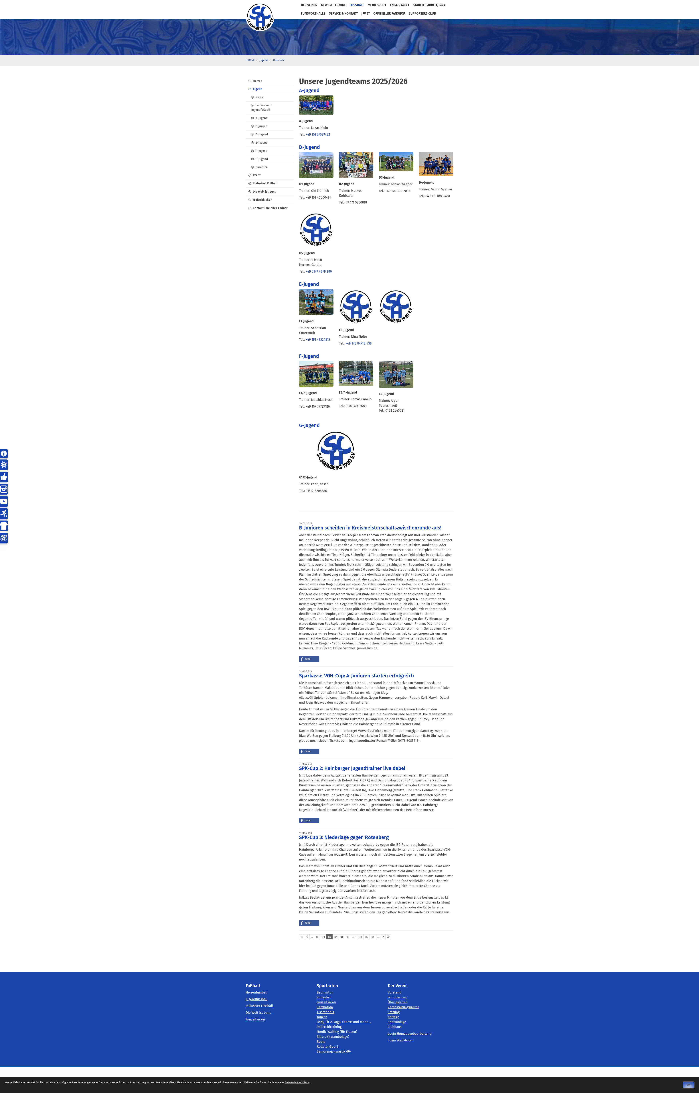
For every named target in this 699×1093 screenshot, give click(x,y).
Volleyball (324, 997)
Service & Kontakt (343, 13)
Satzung (394, 1012)
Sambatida (325, 1007)
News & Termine (333, 5)
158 (360, 937)
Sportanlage (397, 1022)
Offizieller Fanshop (389, 13)
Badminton (325, 992)
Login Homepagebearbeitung (409, 1034)
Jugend (264, 60)
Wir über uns (397, 997)
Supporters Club (422, 13)
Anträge (393, 1017)
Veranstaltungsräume (403, 1007)
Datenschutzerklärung (297, 1082)
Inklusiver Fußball (265, 183)
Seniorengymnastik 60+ (334, 1051)
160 (372, 937)
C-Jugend (262, 126)
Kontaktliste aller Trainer (270, 208)
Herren (257, 81)
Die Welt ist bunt (264, 191)
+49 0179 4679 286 (319, 271)
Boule (321, 1042)
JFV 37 (365, 13)
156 (348, 937)
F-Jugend (262, 150)
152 (323, 937)
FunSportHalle (313, 13)
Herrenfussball (256, 992)
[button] (309, 659)
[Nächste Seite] (383, 936)
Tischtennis (325, 1012)
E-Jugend (262, 142)
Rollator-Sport (327, 1047)
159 (366, 937)
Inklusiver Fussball (259, 1006)
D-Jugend (262, 134)
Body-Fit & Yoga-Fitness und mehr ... (344, 1022)
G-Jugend (262, 159)
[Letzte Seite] (388, 936)
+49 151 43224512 (318, 340)
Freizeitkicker (262, 200)
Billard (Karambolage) (333, 1037)
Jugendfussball (256, 999)
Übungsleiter (397, 1002)
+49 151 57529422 (318, 134)
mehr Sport (377, 5)
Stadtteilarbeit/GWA (429, 5)
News (259, 97)
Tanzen (322, 1017)
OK (688, 1085)
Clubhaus (394, 1027)
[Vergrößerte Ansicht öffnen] (316, 105)
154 (335, 937)
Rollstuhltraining (329, 1027)
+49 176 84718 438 (359, 343)
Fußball (357, 5)
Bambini (261, 167)
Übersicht (279, 60)
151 (317, 937)
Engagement (399, 5)
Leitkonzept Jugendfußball (261, 108)
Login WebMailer (400, 1040)
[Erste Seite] (302, 936)
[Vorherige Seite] (307, 936)
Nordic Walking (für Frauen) (337, 1032)
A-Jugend (262, 118)
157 (354, 937)
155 (341, 937)
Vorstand (394, 992)
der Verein (309, 5)
